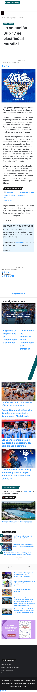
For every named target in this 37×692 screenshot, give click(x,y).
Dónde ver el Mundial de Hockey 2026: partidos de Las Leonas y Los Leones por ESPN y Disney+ (24, 610)
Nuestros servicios (7, 670)
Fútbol (20, 18)
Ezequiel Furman (21, 60)
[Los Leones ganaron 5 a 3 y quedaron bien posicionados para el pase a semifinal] (18, 428)
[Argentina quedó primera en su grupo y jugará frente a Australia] (7, 547)
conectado (27, 491)
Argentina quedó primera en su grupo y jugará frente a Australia (18, 315)
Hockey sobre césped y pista (18, 310)
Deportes (13, 18)
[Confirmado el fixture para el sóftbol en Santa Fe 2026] (18, 391)
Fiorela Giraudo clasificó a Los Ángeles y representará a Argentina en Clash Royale (17, 413)
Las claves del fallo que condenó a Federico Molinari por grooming (24, 583)
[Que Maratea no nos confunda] (9, 196)
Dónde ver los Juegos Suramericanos (17, 522)
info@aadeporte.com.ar (24, 683)
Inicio (5, 18)
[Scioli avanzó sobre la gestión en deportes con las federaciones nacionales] (7, 575)
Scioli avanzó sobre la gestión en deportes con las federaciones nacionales (23, 574)
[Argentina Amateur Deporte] (12, 2)
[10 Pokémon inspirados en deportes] (7, 592)
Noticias (11, 23)
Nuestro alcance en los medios (10, 667)
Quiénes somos (6, 664)
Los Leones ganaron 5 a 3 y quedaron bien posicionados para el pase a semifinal (16, 443)
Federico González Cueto (19, 686)
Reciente (28, 567)
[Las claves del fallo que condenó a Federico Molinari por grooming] (7, 583)
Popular (9, 567)
